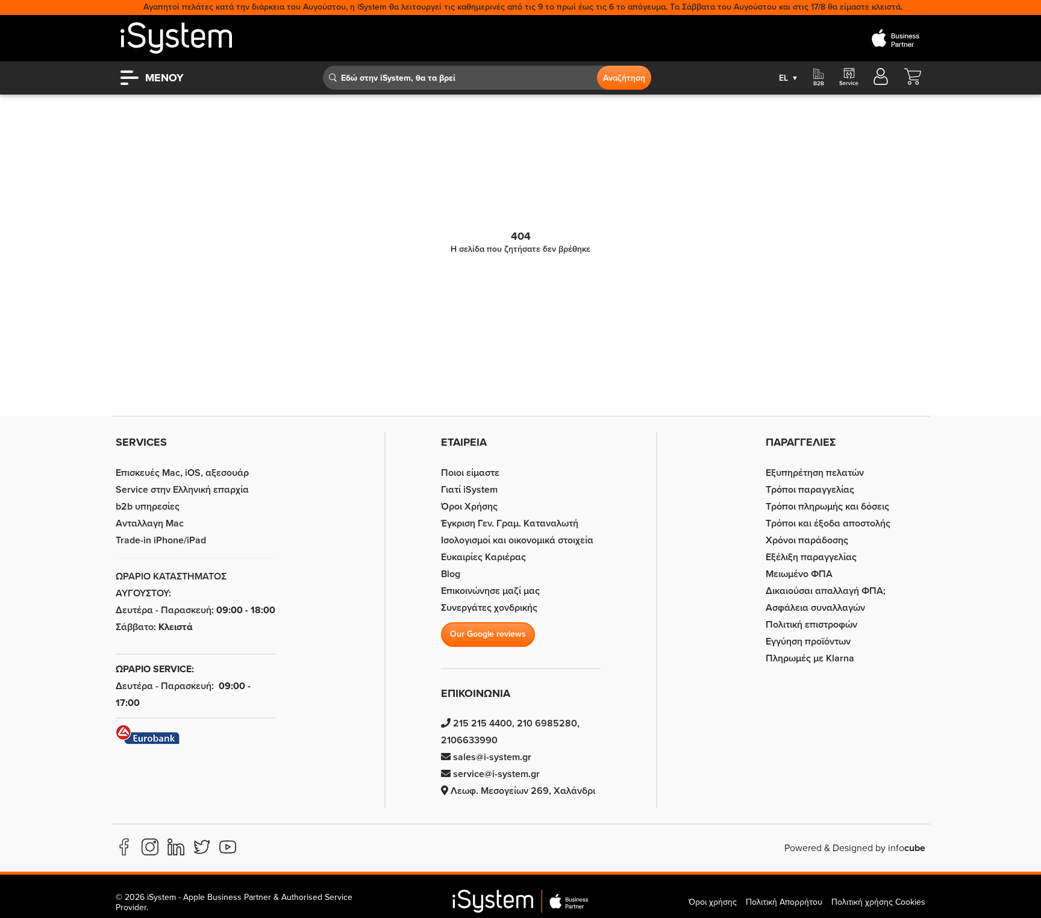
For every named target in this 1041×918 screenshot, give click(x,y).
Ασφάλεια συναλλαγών (815, 608)
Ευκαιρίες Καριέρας (483, 557)
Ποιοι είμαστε (470, 473)
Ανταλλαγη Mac (150, 523)
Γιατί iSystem (469, 490)
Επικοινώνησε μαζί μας (490, 591)
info (906, 848)
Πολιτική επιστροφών (811, 625)
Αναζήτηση (624, 78)
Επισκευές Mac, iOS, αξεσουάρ (182, 473)
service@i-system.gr (495, 774)
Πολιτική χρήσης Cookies (878, 902)
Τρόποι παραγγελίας (810, 490)
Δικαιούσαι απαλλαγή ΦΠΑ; (826, 591)
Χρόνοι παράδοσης (807, 540)
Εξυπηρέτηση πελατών (815, 473)
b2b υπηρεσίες (148, 507)
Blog (450, 574)
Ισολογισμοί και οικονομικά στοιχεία (517, 540)
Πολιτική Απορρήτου (784, 902)
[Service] (848, 77)
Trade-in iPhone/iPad (161, 540)
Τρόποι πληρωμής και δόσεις (827, 507)
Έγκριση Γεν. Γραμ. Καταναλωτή (509, 523)
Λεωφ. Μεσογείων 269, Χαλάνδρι (521, 791)
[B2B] (818, 78)
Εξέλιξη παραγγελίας (811, 557)
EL (788, 78)
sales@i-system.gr (491, 757)
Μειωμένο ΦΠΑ (799, 574)
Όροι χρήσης (713, 902)
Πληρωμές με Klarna (810, 658)
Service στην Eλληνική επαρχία (182, 490)
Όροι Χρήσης (469, 507)
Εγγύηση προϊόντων (808, 641)
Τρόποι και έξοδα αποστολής (828, 523)
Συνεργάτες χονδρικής (489, 608)
